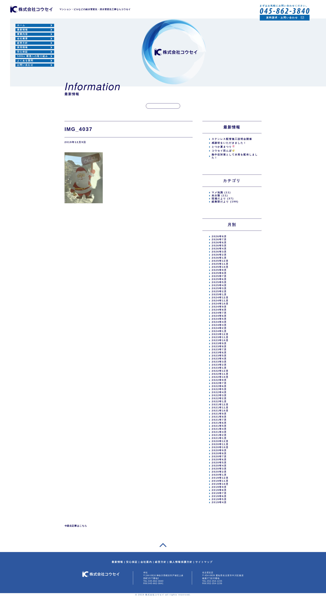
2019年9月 (219, 487)
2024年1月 (219, 331)
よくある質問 (25, 60)
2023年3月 (219, 361)
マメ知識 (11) (221, 192)
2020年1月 (219, 474)
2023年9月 (219, 343)
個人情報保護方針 (181, 562)
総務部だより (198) (225, 201)
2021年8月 (219, 416)
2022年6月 (219, 386)
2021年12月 (220, 404)
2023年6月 (219, 352)
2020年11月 (220, 444)
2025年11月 (220, 264)
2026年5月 (219, 245)
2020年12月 (220, 441)
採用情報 (22, 47)
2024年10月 (220, 303)
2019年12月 (220, 477)
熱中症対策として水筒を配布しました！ (235, 156)
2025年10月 (220, 267)
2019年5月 (219, 499)
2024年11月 (220, 300)
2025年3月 (219, 288)
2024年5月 (219, 319)
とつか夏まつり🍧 (223, 146)
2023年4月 (219, 358)
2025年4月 (219, 285)
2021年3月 (219, 432)
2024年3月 (219, 325)
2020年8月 (219, 453)
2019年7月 (219, 493)
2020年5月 (219, 462)
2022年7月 (219, 383)
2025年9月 (219, 270)
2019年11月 (220, 481)
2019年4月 (219, 502)
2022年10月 (220, 377)
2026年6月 (219, 242)
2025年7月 (219, 276)
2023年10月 (220, 340)
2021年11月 (220, 407)
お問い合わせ (25, 65)
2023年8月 (219, 346)
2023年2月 (219, 364)
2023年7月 (219, 349)
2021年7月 (219, 419)
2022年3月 (219, 395)
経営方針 (22, 43)
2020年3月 (219, 468)
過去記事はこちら (77, 525)
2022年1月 (219, 401)
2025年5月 (219, 282)
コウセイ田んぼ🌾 (223, 150)
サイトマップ (204, 562)
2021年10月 (220, 410)
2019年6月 (219, 496)
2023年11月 (220, 337)
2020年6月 (219, 459)
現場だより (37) (223, 198)
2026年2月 (219, 254)
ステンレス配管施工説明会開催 (232, 139)
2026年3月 (219, 251)
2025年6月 (219, 279)
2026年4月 (219, 248)
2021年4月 (219, 429)
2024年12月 (220, 297)
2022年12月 (220, 370)
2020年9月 (219, 450)
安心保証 (22, 52)
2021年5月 (219, 426)
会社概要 (22, 38)
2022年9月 (219, 380)
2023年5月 (219, 355)
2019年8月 (219, 490)
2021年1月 (219, 438)
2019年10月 (220, 484)
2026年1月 (219, 257)
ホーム (21, 25)
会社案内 (146, 562)
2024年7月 (219, 312)
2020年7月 (219, 456)
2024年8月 (219, 309)
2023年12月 (220, 334)
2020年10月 (220, 447)
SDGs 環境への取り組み (32, 56)
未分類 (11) (220, 195)
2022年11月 (220, 374)
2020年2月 (219, 471)
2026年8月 (219, 236)
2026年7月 (219, 239)
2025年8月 (219, 273)
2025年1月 (219, 294)
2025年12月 (220, 260)
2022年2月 (219, 398)
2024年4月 (219, 322)
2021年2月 (219, 435)
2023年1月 (219, 367)
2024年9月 (219, 306)
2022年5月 (219, 389)
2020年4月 (219, 465)
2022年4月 (219, 392)
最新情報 (22, 30)
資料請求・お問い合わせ (282, 17)
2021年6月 (219, 422)
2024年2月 (219, 328)
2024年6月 (219, 315)
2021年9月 (219, 413)
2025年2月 (219, 291)
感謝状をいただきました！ (229, 142)
